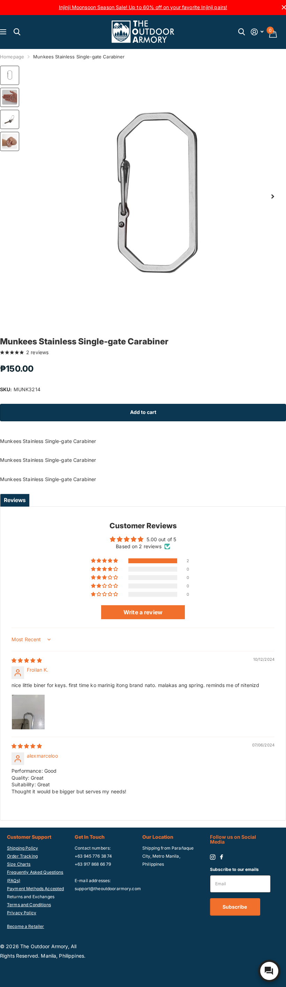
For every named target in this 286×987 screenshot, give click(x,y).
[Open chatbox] (269, 971)
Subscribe (235, 907)
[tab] (15, 500)
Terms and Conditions (29, 904)
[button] (272, 197)
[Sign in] (257, 32)
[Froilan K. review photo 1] (28, 711)
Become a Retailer (25, 926)
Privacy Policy (21, 912)
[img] (27, 660)
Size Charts (19, 864)
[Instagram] (212, 857)
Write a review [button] (143, 612)
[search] (17, 32)
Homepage (12, 56)
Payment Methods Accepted (35, 888)
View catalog (4, 32)
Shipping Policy (22, 848)
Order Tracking (22, 856)
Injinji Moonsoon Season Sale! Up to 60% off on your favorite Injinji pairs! (143, 7)
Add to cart (143, 412)
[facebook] (221, 857)
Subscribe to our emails (234, 869)
